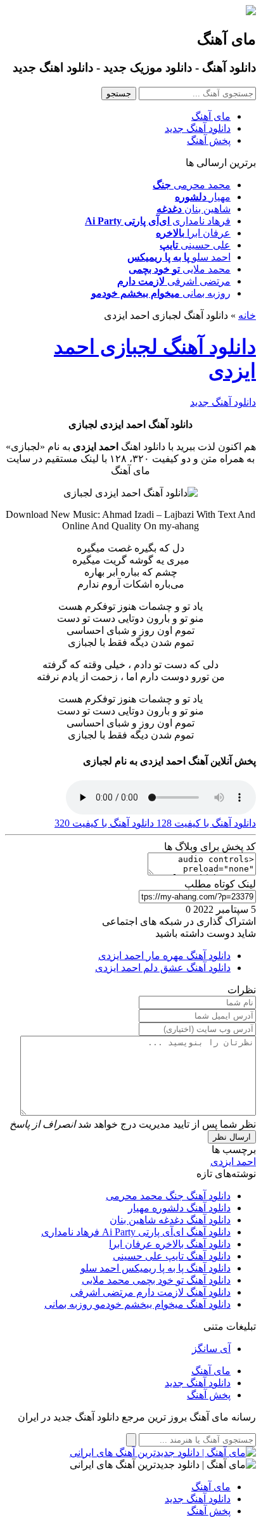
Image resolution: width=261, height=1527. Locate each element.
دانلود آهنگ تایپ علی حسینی (172, 1256)
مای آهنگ (211, 116)
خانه (247, 315)
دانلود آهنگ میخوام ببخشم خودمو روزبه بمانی (137, 1304)
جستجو (118, 93)
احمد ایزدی (233, 1161)
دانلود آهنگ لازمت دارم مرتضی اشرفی (150, 1292)
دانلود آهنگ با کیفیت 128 (205, 823)
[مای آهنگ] (251, 11)
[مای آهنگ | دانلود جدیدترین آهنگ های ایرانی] (163, 1452)
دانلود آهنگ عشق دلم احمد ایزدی (163, 967)
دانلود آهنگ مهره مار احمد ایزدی (164, 955)
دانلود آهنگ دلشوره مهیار (179, 1207)
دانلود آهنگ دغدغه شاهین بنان (170, 1220)
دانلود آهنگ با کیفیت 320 (104, 823)
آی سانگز (211, 1348)
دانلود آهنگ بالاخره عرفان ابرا (170, 1244)
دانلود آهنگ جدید (198, 128)
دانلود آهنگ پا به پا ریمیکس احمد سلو (155, 1268)
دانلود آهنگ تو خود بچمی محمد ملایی (156, 1280)
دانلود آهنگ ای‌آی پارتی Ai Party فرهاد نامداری (136, 1232)
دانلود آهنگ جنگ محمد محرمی (168, 1195)
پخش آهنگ (209, 140)
